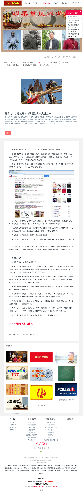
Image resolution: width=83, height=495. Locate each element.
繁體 (41, 490)
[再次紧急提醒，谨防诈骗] (66, 389)
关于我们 (36, 3)
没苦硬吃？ (16, 414)
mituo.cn (55, 486)
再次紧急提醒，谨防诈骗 (66, 400)
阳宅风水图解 (51, 422)
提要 (7, 133)
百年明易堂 (46, 3)
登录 (73, 3)
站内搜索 (70, 419)
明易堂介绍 (15, 62)
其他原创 (64, 3)
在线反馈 (13, 430)
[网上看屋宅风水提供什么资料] (41, 374)
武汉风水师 (24, 334)
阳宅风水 (51, 437)
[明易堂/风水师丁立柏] (13, 3)
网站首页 (27, 3)
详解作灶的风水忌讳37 (21, 323)
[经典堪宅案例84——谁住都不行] (66, 374)
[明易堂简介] (41, 392)
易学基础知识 (51, 419)
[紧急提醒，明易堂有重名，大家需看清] (41, 357)
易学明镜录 (53, 62)
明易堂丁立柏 (34, 334)
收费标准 (13, 425)
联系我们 (13, 422)
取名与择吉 (51, 425)
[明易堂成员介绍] (17, 357)
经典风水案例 (28, 62)
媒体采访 (65, 62)
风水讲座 (57, 3)
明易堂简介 (41, 405)
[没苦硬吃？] (17, 403)
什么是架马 (16, 334)
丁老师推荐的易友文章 (51, 440)
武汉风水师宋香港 (12, 65)
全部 (5, 62)
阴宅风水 (51, 435)
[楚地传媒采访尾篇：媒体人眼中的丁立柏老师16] (66, 357)
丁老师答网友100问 (51, 427)
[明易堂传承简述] (17, 391)
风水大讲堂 (75, 57)
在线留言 (13, 427)
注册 (77, 3)
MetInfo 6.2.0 (38, 486)
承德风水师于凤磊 (29, 65)
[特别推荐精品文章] (17, 372)
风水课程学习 (45, 65)
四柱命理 (51, 432)
